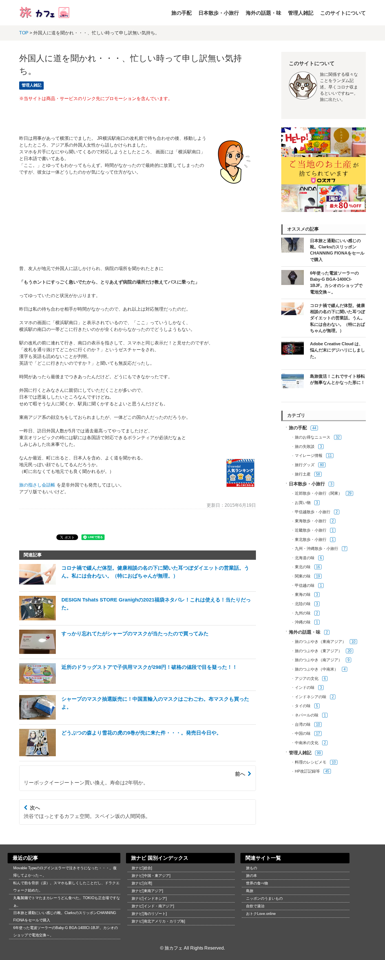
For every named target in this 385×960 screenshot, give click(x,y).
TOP (23, 32)
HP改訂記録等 (307, 771)
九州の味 (303, 613)
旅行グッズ (305, 465)
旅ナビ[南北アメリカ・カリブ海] (158, 921)
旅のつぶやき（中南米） (316, 669)
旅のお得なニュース (312, 437)
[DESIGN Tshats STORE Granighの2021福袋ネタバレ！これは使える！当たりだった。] (137, 618)
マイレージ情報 (308, 456)
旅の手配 (181, 13)
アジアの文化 (306, 678)
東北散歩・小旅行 (310, 539)
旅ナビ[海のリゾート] (149, 914)
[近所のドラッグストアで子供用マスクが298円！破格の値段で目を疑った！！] (128, 684)
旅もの (251, 868)
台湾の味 (303, 724)
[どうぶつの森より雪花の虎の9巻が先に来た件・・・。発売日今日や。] (120, 754)
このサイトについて (343, 13)
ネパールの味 (306, 715)
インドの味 (305, 687)
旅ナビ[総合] (142, 868)
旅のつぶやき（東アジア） (318, 651)
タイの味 (303, 706)
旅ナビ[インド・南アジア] (153, 906)
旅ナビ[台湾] (142, 883)
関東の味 (303, 576)
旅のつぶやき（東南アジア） (320, 642)
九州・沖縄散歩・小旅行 (316, 549)
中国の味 (303, 733)
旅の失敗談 (305, 446)
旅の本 (251, 875)
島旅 (249, 891)
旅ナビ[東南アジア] (147, 891)
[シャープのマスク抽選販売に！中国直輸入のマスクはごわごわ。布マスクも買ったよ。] (137, 718)
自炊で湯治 (255, 906)
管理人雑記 (300, 13)
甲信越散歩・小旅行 (312, 512)
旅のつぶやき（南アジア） (318, 660)
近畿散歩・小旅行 (310, 530)
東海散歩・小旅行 (310, 521)
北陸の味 (303, 604)
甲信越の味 (305, 585)
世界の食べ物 (257, 883)
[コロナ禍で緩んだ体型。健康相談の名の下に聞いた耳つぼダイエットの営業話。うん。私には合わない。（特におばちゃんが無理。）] (137, 585)
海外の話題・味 (263, 13)
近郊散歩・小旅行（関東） (318, 493)
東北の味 (303, 567)
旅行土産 (303, 474)
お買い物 (303, 503)
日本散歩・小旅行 (218, 13)
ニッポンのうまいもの (264, 898)
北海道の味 (305, 558)
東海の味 (303, 594)
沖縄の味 (303, 622)
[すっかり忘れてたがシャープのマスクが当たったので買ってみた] (114, 652)
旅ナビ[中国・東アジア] (151, 875)
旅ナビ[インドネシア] (149, 898)
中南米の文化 (306, 743)
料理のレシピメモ (310, 762)
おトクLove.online (261, 914)
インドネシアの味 (310, 697)
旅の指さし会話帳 (37, 485)
